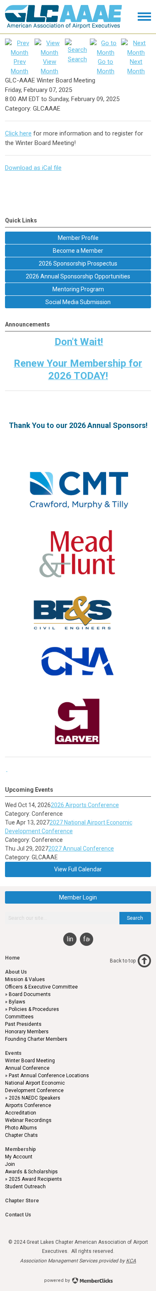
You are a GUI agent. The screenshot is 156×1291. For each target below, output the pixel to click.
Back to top (123, 961)
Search (135, 918)
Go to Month (105, 66)
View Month (49, 66)
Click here (18, 133)
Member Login (78, 897)
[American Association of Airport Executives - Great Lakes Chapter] (63, 26)
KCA (131, 1261)
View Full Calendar (78, 869)
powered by (57, 1280)
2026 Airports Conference (85, 805)
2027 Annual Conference (81, 848)
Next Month (136, 66)
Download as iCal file (33, 168)
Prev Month (19, 66)
